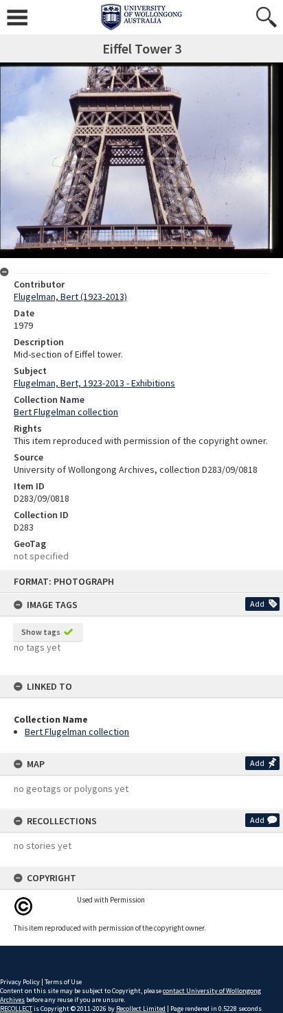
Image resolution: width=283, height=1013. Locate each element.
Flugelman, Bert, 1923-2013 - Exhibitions (94, 383)
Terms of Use (63, 981)
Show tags (40, 632)
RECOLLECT (16, 1008)
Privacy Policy (20, 981)
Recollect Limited (141, 1008)
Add (257, 603)
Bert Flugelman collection (77, 731)
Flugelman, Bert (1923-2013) (70, 296)
